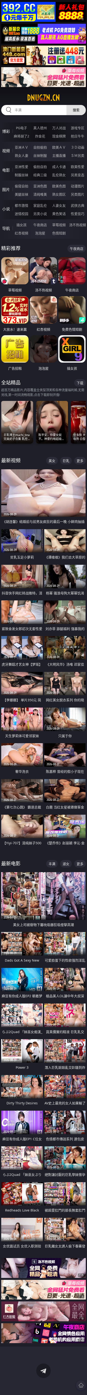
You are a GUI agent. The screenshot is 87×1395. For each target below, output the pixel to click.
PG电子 (21, 128)
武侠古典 (77, 205)
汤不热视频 (77, 225)
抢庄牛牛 (77, 136)
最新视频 (11, 460)
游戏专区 (77, 128)
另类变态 (77, 175)
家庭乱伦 (40, 205)
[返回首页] (81, 1385)
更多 (80, 460)
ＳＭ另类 (77, 155)
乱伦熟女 (59, 175)
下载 (80, 383)
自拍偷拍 (40, 147)
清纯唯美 (40, 194)
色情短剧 (59, 233)
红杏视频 (21, 233)
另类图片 (77, 194)
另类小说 (40, 213)
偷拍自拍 (40, 166)
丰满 (52, 863)
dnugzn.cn (43, 98)
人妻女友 (59, 205)
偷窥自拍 (21, 186)
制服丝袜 (21, 175)
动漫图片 (77, 186)
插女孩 (21, 225)
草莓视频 (59, 225)
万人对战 (59, 128)
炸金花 (40, 136)
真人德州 (40, 128)
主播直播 (59, 155)
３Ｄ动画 (77, 147)
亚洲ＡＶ (21, 147)
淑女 (66, 863)
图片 (6, 189)
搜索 (76, 110)
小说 (6, 209)
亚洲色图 (40, 186)
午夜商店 (40, 225)
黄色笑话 (59, 213)
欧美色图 (59, 186)
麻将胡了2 (21, 136)
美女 (52, 460)
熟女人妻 (21, 155)
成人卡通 (59, 166)
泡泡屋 (40, 233)
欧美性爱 (77, 166)
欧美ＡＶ (59, 147)
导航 (6, 228)
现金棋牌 (59, 136)
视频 (6, 150)
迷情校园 (21, 213)
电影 (6, 170)
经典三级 (40, 175)
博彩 (6, 131)
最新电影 (11, 863)
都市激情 (21, 205)
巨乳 (66, 460)
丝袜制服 (40, 155)
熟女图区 (59, 194)
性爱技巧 (77, 213)
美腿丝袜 (21, 194)
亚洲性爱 (21, 166)
